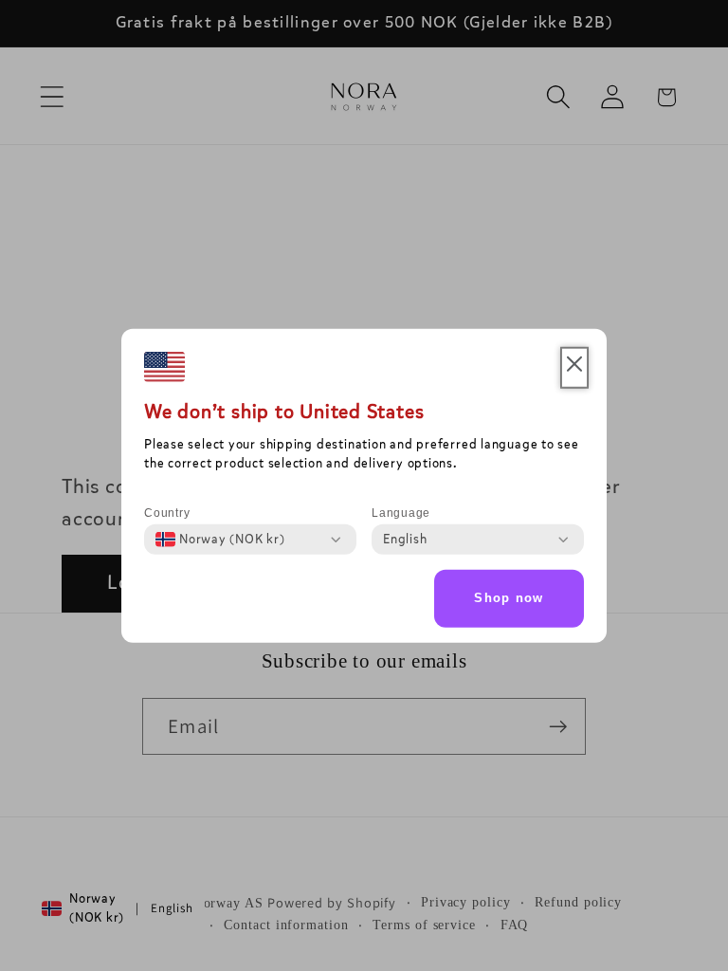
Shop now (508, 598)
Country (167, 513)
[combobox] (220, 539)
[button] (574, 368)
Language (401, 513)
